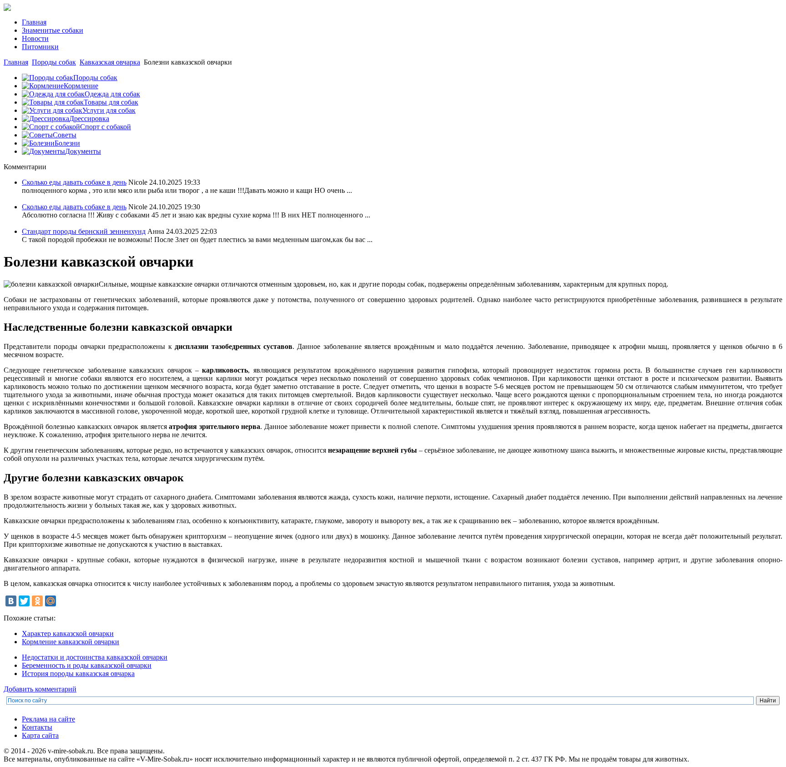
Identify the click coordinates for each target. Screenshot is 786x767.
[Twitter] (24, 600)
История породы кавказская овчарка (78, 673)
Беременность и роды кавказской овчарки (86, 665)
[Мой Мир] (50, 600)
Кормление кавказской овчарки (70, 642)
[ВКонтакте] (10, 600)
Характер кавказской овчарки (68, 633)
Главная (16, 62)
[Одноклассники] (37, 600)
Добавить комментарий (40, 689)
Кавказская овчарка (110, 62)
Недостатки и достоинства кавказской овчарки (94, 657)
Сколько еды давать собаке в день (74, 182)
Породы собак (54, 62)
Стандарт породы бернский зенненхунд (84, 231)
